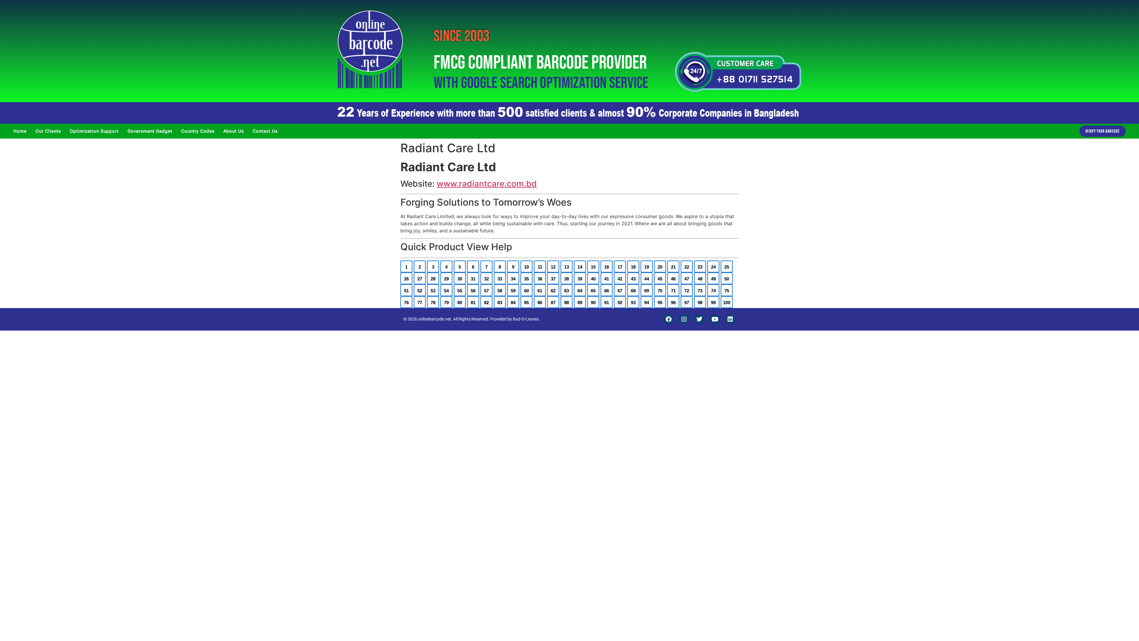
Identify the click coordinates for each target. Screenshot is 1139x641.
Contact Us (265, 131)
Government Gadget (150, 131)
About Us (233, 131)
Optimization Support (94, 131)
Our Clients (48, 131)
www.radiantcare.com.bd (487, 184)
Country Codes (197, 131)
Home (20, 131)
